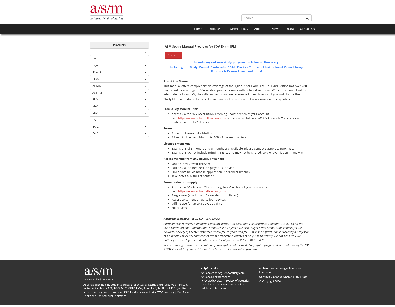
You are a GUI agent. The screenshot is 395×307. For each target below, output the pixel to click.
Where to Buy (239, 29)
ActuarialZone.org (211, 273)
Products (214, 29)
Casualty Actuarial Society (216, 284)
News (275, 29)
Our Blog (280, 268)
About (258, 29)
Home (198, 29)
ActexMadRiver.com (213, 280)
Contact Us (307, 29)
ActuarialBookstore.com (215, 277)
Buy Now (173, 55)
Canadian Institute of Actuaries (222, 286)
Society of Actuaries (238, 280)
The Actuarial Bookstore (111, 296)
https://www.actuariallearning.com (202, 118)
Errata (289, 29)
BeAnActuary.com (234, 273)
